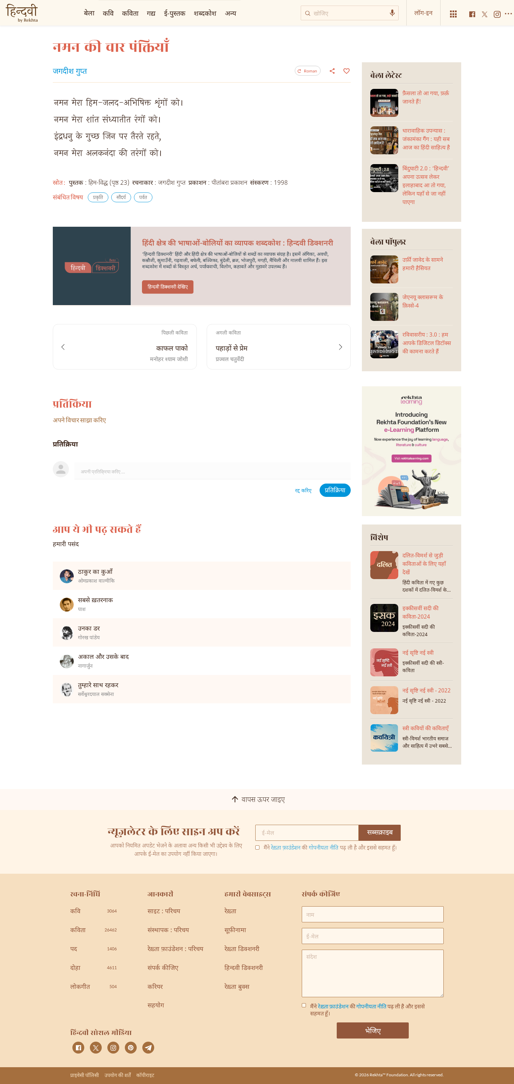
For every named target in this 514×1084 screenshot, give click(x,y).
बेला (89, 12)
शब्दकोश (205, 13)
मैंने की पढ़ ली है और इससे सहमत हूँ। (330, 848)
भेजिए (373, 1030)
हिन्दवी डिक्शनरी (243, 968)
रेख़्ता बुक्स (236, 987)
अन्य (230, 13)
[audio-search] (392, 13)
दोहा (93, 968)
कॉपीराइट (145, 1075)
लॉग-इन (423, 12)
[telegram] (148, 1048)
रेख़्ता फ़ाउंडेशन (285, 848)
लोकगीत (93, 987)
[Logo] (22, 14)
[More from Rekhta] (454, 14)
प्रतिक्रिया (335, 491)
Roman (310, 70)
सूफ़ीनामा (235, 931)
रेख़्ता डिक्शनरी (241, 949)
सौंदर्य (121, 198)
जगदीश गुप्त (70, 72)
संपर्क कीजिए (163, 968)
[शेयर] (332, 70)
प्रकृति (98, 198)
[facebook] (78, 1048)
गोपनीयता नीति (323, 848)
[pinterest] (131, 1048)
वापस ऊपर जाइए (263, 800)
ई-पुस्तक (174, 13)
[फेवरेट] (345, 70)
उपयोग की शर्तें (118, 1075)
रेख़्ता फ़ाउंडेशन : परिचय (175, 949)
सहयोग (156, 1006)
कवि (108, 13)
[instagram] (113, 1048)
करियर (155, 987)
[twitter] (96, 1048)
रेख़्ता (230, 912)
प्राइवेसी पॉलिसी (84, 1075)
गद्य (151, 13)
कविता (130, 13)
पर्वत (143, 198)
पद (93, 949)
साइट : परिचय (164, 912)
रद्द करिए (303, 491)
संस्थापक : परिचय (168, 931)
